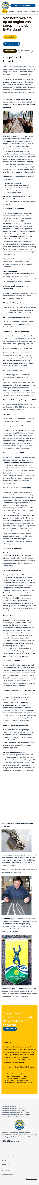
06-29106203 (6, 1170)
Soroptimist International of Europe (12, 1108)
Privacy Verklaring (32, 1179)
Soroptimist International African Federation (14, 1117)
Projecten (12, 11)
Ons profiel (9, 37)
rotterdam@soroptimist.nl (12, 202)
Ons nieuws (9, 51)
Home (5, 11)
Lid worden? (9, 1029)
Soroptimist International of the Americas (14, 1110)
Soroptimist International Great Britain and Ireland (16, 1115)
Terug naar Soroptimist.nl (22, 5)
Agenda (19, 11)
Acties (26, 11)
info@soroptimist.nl (8, 1174)
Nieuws (32, 11)
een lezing (28, 339)
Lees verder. (23, 366)
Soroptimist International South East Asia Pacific (15, 1112)
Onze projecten (11, 44)
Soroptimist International (9, 1106)
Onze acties (25, 51)
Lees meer (29, 770)
